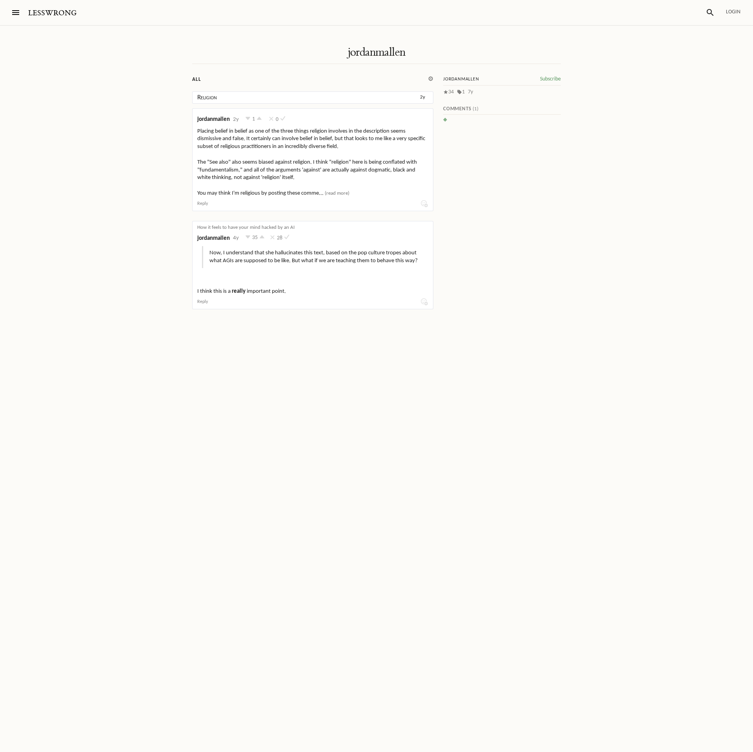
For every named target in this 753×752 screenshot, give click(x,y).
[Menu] (15, 12)
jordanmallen (377, 52)
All (196, 79)
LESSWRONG (52, 13)
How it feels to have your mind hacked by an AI (246, 227)
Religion (207, 97)
